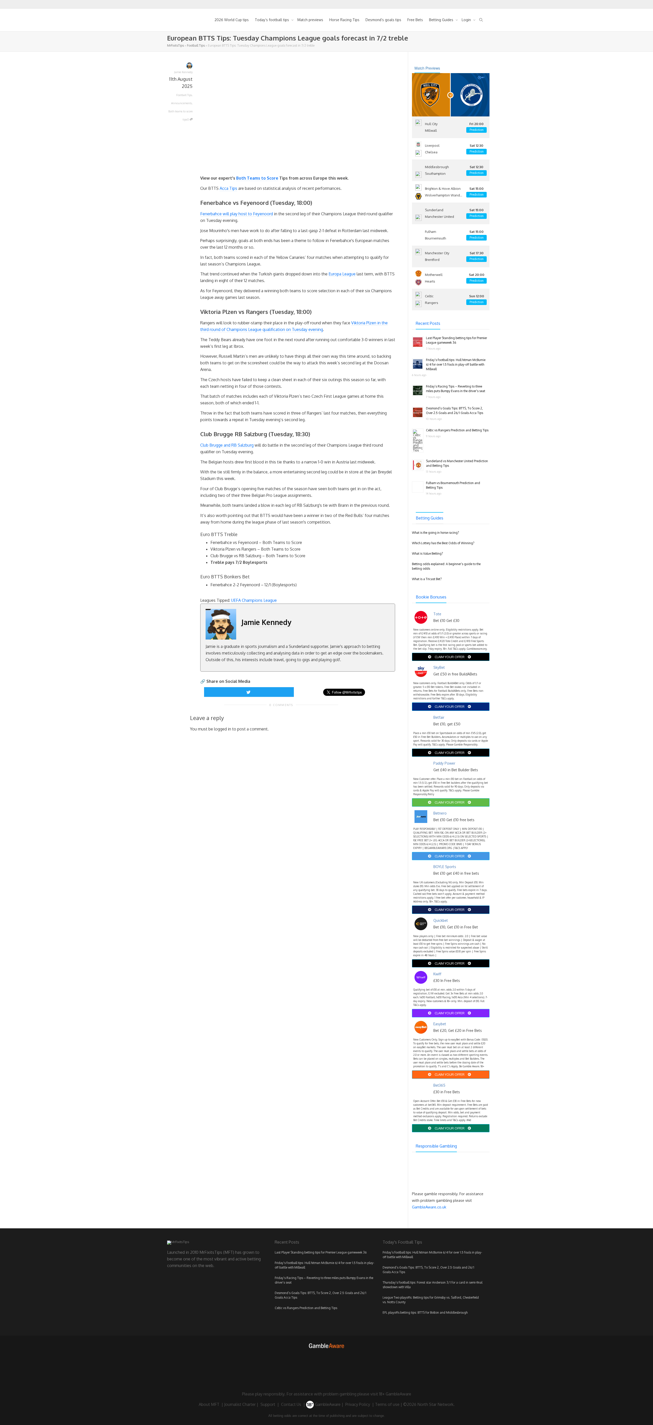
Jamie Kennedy (266, 622)
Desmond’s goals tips (383, 20)
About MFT (209, 1404)
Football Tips (196, 45)
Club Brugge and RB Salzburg (227, 445)
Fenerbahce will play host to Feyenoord (236, 213)
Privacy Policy (357, 1404)
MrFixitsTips (175, 45)
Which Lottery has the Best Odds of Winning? (443, 543)
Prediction (477, 130)
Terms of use (387, 1404)
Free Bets (415, 20)
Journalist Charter (240, 1404)
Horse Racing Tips (344, 20)
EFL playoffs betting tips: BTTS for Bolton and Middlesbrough (425, 1312)
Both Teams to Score (257, 178)
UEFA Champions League (254, 600)
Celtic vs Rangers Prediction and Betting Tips (457, 430)
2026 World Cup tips (232, 20)
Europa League (342, 273)
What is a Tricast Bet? (427, 579)
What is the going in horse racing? (435, 533)
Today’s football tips (272, 20)
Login (467, 20)
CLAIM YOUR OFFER (449, 657)
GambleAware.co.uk (429, 1207)
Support (267, 1404)
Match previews (310, 20)
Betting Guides (441, 20)
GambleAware (327, 1404)
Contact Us (291, 1404)
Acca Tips (228, 188)
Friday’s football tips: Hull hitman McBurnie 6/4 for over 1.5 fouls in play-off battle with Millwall (455, 364)
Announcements (181, 103)
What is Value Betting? (427, 553)
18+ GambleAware (395, 1393)
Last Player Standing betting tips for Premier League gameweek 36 (321, 1252)
